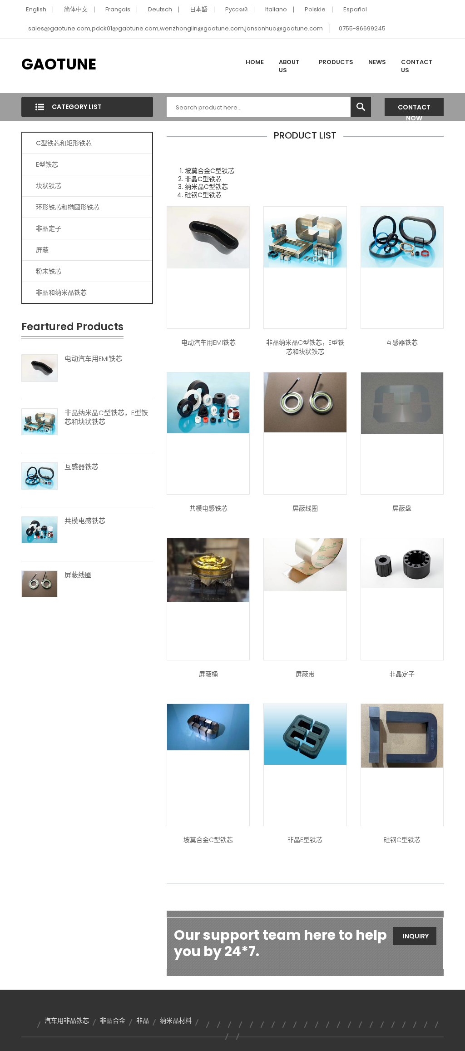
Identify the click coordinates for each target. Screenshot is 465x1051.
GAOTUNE (58, 64)
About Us (289, 66)
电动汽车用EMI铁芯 (93, 358)
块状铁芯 (48, 185)
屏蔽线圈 (78, 575)
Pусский (236, 9)
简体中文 (76, 9)
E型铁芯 (47, 164)
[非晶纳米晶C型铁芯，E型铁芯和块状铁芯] (39, 421)
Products (336, 62)
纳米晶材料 (176, 1020)
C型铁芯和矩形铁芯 (64, 143)
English (36, 9)
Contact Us (417, 66)
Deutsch (160, 9)
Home (255, 62)
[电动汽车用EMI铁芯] (39, 367)
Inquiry (416, 936)
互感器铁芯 (81, 466)
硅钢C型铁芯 (402, 839)
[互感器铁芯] (39, 475)
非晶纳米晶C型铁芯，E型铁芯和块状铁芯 (106, 417)
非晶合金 (112, 1020)
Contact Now (414, 109)
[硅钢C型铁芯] (402, 735)
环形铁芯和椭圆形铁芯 (67, 207)
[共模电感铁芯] (39, 529)
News (377, 62)
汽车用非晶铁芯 (67, 1020)
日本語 (199, 9)
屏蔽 (42, 249)
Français (117, 9)
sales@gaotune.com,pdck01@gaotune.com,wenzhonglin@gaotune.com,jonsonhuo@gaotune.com (175, 28)
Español (355, 9)
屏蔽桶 (208, 674)
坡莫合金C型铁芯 (208, 839)
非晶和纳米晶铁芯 (61, 292)
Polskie (315, 9)
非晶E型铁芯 (304, 839)
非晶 (142, 1020)
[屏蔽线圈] (39, 583)
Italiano (276, 9)
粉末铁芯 (48, 271)
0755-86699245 (362, 28)
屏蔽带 (305, 674)
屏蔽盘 (401, 508)
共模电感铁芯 (84, 521)
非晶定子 (48, 228)
